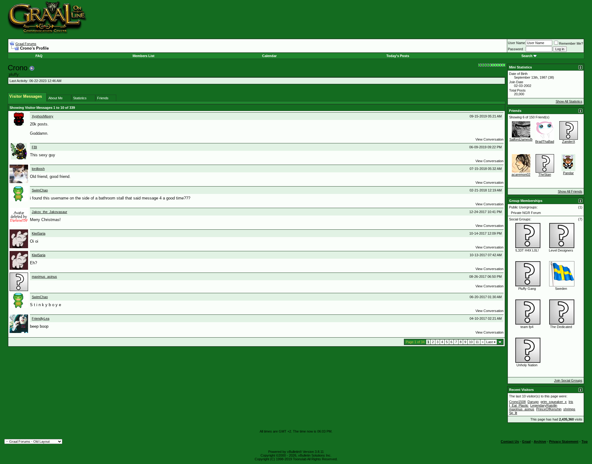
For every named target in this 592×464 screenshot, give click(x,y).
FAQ (39, 56)
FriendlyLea (40, 318)
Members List (143, 56)
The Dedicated (561, 327)
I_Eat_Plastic (518, 405)
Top (585, 441)
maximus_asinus (44, 276)
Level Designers (561, 250)
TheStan (544, 174)
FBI (34, 147)
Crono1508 (517, 402)
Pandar (568, 173)
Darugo (533, 402)
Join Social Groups (568, 380)
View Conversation (489, 139)
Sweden (561, 288)
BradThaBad (544, 141)
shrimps (569, 409)
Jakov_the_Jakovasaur (49, 212)
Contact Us (510, 441)
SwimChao (40, 190)
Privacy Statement (563, 441)
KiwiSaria (38, 233)
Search (526, 56)
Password (515, 49)
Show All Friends (570, 191)
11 (477, 342)
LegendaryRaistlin (543, 405)
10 (471, 342)
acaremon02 (521, 174)
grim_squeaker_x (554, 402)
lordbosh (38, 168)
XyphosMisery (42, 116)
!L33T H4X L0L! (527, 250)
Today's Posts (397, 56)
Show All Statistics (569, 101)
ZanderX (568, 141)
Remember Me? (571, 43)
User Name (516, 43)
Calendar (269, 56)
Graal (526, 441)
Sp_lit (513, 413)
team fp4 (526, 327)
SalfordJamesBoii (522, 139)
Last (490, 342)
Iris (571, 402)
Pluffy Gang (527, 288)
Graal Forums (25, 44)
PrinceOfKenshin (548, 409)
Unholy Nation (526, 365)
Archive (540, 441)
